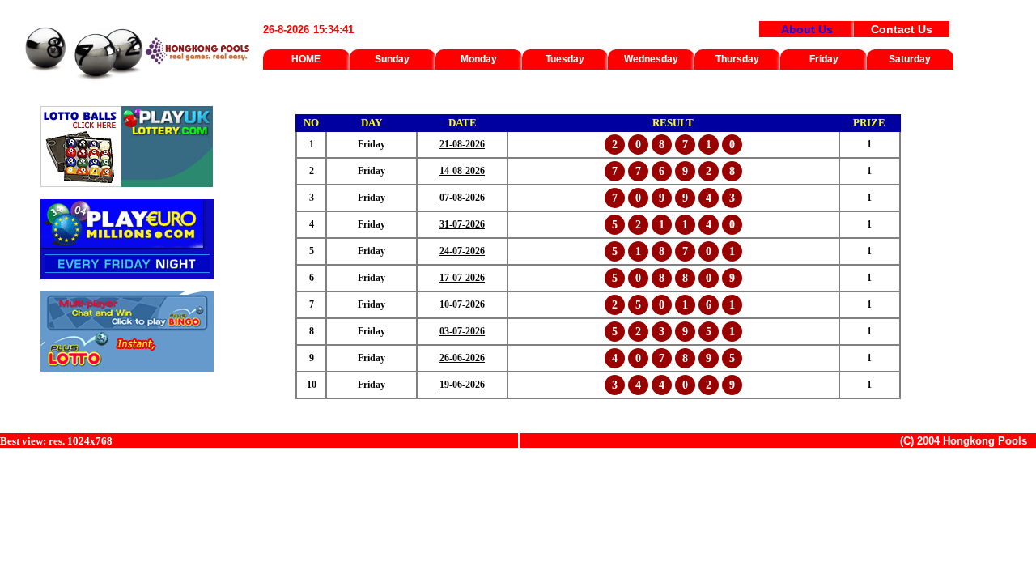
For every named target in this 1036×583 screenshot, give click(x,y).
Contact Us (901, 29)
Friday (824, 59)
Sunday (392, 59)
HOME (306, 59)
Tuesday (565, 59)
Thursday (737, 59)
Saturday (910, 59)
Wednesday (651, 59)
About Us (807, 29)
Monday (479, 59)
